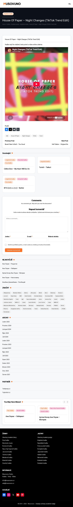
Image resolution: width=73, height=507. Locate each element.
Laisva (23, 302)
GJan (17, 299)
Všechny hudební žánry (9, 437)
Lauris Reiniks (32, 302)
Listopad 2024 (6, 329)
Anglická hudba (8, 13)
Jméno (7, 236)
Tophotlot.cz (6, 392)
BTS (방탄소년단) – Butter (14, 188)
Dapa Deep (13, 296)
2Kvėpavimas (7, 292)
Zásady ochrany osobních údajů (45, 504)
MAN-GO (56, 302)
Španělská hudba (42, 443)
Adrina (26, 292)
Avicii (46, 292)
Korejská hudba (22, 179)
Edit (7, 136)
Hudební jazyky (15, 24)
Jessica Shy (48, 299)
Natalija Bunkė (40, 305)
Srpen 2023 (5, 359)
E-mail (29, 236)
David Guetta (28, 296)
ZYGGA (63, 308)
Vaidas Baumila (44, 308)
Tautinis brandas (27, 308)
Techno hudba (6, 454)
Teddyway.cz (6, 389)
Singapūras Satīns (15, 308)
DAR (20, 296)
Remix (62, 305)
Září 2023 (5, 356)
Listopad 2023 (6, 348)
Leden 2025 (6, 322)
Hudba (8, 24)
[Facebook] (6, 129)
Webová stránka (53, 236)
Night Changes (26, 136)
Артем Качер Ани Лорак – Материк (13, 273)
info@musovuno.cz (8, 480)
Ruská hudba (20, 410)
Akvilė (40, 292)
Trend (40, 136)
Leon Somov (42, 302)
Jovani (55, 299)
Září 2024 (5, 337)
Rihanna (6, 308)
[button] (64, 402)
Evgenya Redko (59, 296)
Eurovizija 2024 (48, 296)
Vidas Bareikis (55, 308)
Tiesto (36, 308)
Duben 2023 (6, 363)
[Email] (14, 129)
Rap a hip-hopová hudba (57, 408)
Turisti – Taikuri (45, 167)
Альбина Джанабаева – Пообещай (13, 282)
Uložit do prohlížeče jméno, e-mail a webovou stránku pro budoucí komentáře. (29, 245)
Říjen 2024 (5, 333)
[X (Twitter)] (10, 129)
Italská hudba (41, 454)
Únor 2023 (5, 371)
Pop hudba (8, 163)
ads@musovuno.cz (8, 483)
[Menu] (70, 3)
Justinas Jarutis (8, 302)
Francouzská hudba (43, 446)
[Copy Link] (18, 129)
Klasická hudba (22, 160)
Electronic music (7, 443)
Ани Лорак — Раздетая (9, 264)
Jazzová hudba (7, 452)
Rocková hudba (7, 446)
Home (4, 24)
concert (6, 296)
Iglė (22, 299)
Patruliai (49, 305)
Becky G (60, 292)
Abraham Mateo (17, 292)
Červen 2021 (6, 374)
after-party (33, 292)
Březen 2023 (6, 367)
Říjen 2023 (5, 352)
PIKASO (56, 305)
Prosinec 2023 (6, 344)
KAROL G (17, 302)
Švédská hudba (42, 463)
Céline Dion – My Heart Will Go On (17, 169)
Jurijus (62, 299)
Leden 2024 (6, 340)
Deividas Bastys (38, 296)
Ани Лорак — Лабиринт (9, 268)
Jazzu (40, 299)
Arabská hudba (42, 460)
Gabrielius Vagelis (8, 299)
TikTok (34, 136)
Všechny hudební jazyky (44, 437)
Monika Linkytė (22, 305)
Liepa (49, 302)
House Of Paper (15, 136)
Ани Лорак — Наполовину (10, 277)
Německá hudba (42, 457)
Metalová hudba (7, 457)
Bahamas (53, 292)
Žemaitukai (6, 312)
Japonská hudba (42, 452)
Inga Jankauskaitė (31, 299)
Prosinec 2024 (6, 325)
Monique (31, 305)
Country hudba (6, 463)
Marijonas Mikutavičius (9, 305)
